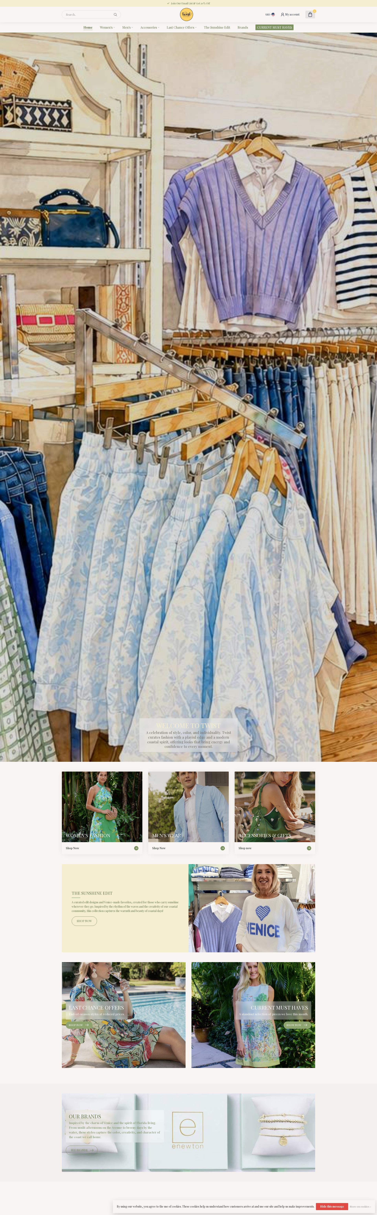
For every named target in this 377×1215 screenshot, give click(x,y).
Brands (243, 27)
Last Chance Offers (180, 27)
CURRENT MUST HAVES (274, 27)
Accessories (148, 27)
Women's (106, 27)
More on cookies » (360, 1206)
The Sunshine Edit (217, 27)
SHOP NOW (84, 921)
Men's (126, 27)
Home (87, 27)
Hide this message (332, 1206)
